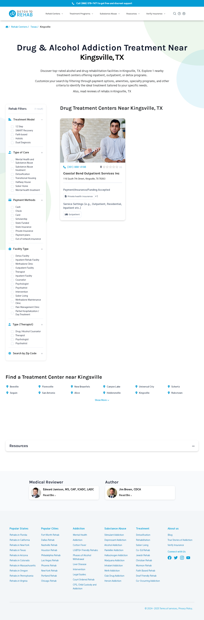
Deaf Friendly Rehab (146, 576)
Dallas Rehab (48, 540)
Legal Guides (79, 575)
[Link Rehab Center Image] (92, 140)
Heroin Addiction (112, 581)
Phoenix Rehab (49, 566)
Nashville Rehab (49, 545)
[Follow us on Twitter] (176, 557)
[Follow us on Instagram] (182, 557)
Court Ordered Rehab (84, 580)
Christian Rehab (144, 560)
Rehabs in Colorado (20, 560)
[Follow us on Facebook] (169, 557)
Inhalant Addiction (113, 566)
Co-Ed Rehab (143, 550)
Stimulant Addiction (114, 535)
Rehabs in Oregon (19, 571)
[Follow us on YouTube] (188, 557)
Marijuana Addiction (114, 560)
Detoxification (143, 535)
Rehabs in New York (19, 545)
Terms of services (168, 609)
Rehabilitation (143, 540)
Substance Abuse (115, 528)
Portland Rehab (49, 576)
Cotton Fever (79, 545)
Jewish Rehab (143, 555)
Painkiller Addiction (113, 550)
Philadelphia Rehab (51, 555)
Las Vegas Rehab (50, 560)
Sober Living (142, 545)
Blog (170, 535)
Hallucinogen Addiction (116, 555)
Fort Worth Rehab (50, 535)
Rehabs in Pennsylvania (21, 576)
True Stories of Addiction (180, 540)
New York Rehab (49, 571)
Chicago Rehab (49, 581)
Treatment (142, 528)
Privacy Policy (185, 609)
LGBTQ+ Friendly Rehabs (85, 550)
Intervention (79, 569)
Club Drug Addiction (114, 576)
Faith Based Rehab (145, 571)
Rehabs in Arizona (19, 555)
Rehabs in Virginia (18, 581)
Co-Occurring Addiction (148, 581)
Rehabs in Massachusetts (23, 566)
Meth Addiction (112, 571)
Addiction (79, 528)
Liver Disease (79, 564)
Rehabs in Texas (18, 550)
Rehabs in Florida (18, 535)
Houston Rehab (49, 550)
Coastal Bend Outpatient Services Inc (91, 173)
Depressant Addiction (115, 540)
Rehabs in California (20, 540)
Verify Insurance (176, 545)
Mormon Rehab (144, 566)
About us (173, 528)
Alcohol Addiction (113, 545)
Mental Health (80, 535)
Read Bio (49, 495)
